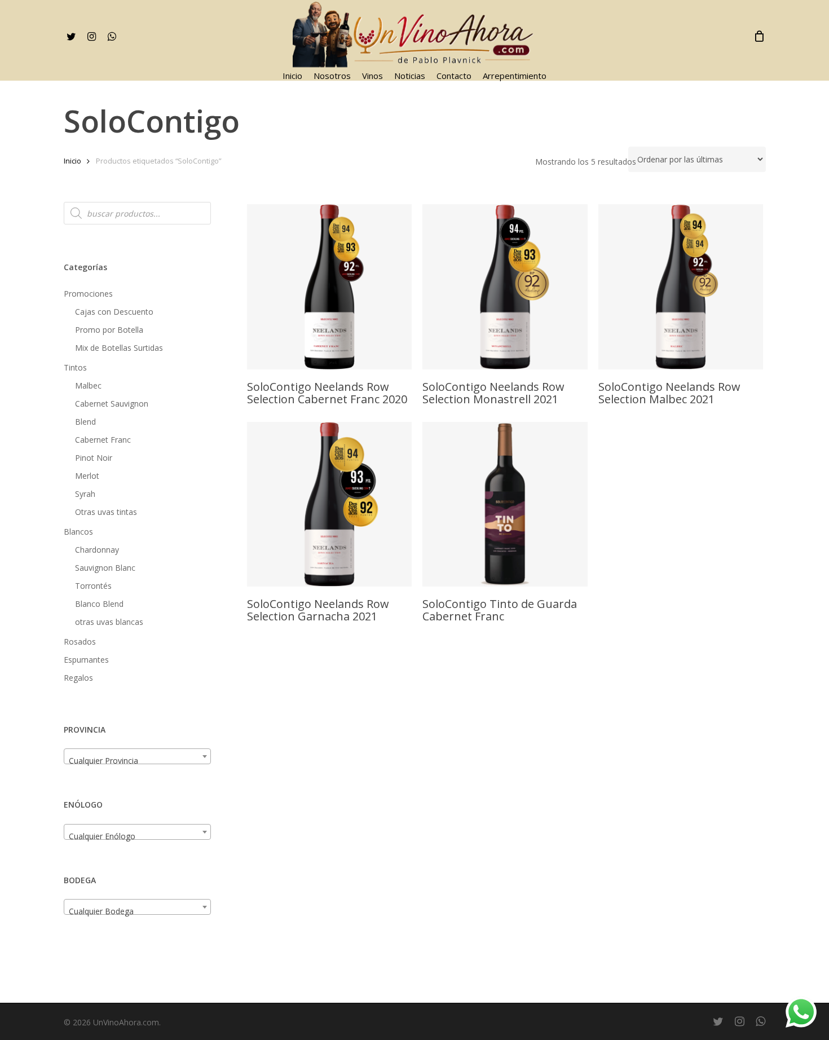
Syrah (85, 493)
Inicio (72, 161)
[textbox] (137, 761)
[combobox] (137, 756)
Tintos (75, 367)
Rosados (80, 641)
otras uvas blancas (109, 621)
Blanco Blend (99, 603)
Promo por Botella (109, 329)
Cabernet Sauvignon (111, 403)
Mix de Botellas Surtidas (119, 347)
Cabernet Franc (103, 439)
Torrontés (93, 585)
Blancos (78, 531)
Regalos (78, 677)
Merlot (87, 475)
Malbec (88, 385)
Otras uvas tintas (106, 511)
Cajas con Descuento (114, 311)
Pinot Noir (93, 457)
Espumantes (86, 659)
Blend (85, 421)
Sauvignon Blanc (105, 567)
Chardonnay (97, 549)
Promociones (88, 293)
